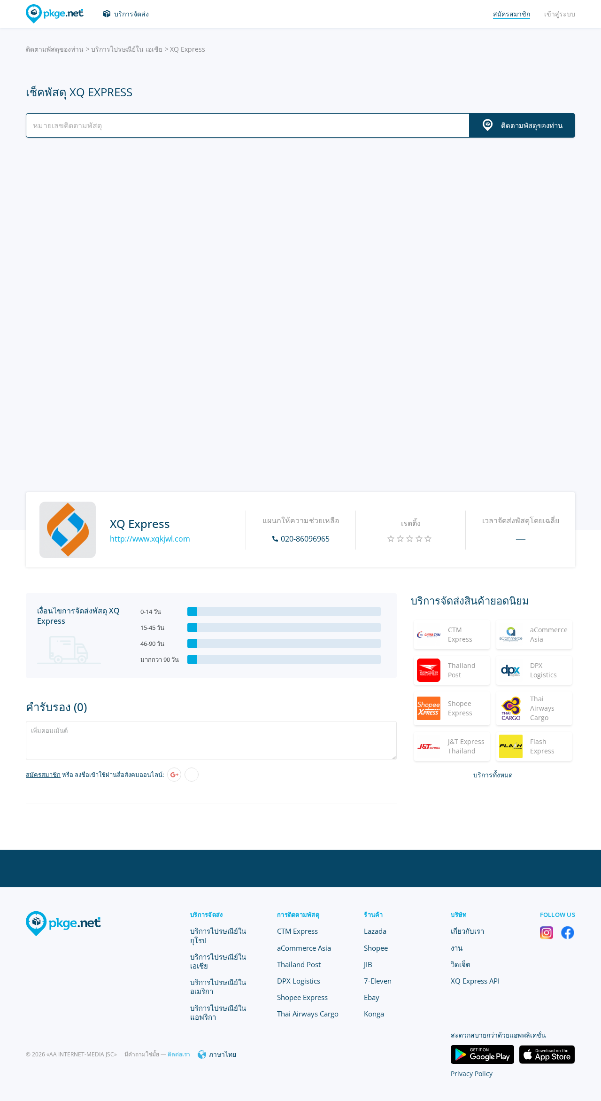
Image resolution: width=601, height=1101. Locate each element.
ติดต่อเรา (179, 1054)
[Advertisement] (300, 227)
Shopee (376, 948)
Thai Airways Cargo (308, 1013)
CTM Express (297, 931)
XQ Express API (475, 980)
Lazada (375, 931)
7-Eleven (378, 980)
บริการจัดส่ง (131, 13)
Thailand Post (299, 964)
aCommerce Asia (304, 948)
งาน (456, 948)
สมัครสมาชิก (43, 774)
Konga (374, 1013)
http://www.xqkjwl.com (150, 538)
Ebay (371, 997)
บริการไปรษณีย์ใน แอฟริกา (218, 1012)
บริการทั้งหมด (493, 775)
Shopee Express (302, 997)
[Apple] (192, 775)
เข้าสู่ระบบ (559, 13)
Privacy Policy (472, 1074)
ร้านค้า (373, 914)
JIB (368, 964)
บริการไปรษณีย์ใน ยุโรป (218, 935)
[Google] (174, 775)
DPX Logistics (298, 980)
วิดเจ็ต (460, 964)
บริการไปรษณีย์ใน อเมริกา (218, 986)
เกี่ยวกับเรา (467, 931)
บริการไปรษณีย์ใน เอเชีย (126, 49)
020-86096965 (305, 539)
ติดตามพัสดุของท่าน (55, 49)
